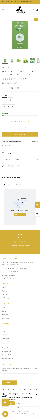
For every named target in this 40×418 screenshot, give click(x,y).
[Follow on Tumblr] (36, 390)
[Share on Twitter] (12, 88)
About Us (5, 315)
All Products (6, 298)
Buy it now (20, 134)
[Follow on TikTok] (31, 390)
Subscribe (9, 383)
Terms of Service (7, 358)
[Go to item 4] (26, 61)
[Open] (5, 402)
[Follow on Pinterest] (20, 390)
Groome (5, 68)
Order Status (6, 338)
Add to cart (20, 128)
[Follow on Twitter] (9, 390)
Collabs (4, 331)
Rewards (5, 291)
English (19, 407)
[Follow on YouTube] (25, 390)
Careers (4, 311)
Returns (4, 335)
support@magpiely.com (9, 278)
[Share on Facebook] (9, 88)
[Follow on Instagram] (14, 390)
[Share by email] (18, 88)
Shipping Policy (7, 355)
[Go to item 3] (19, 61)
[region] (20, 240)
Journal (4, 287)
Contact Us (5, 318)
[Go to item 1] (5, 61)
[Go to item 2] (12, 61)
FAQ (3, 328)
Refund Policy (6, 348)
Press (4, 307)
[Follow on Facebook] (3, 390)
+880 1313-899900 (8, 275)
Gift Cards (5, 294)
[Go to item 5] (32, 61)
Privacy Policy (6, 351)
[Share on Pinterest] (15, 88)
